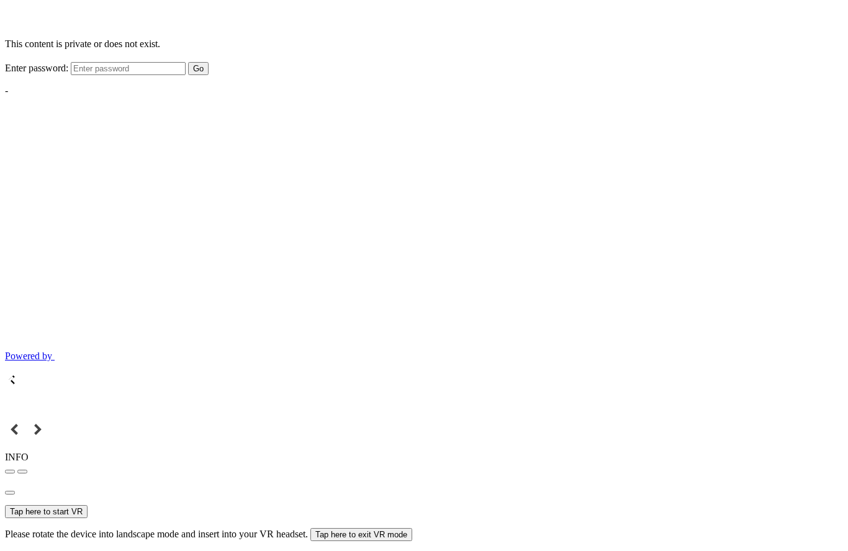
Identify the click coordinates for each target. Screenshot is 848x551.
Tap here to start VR (46, 511)
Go (198, 68)
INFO (17, 457)
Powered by (30, 356)
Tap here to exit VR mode (361, 534)
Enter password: (36, 68)
